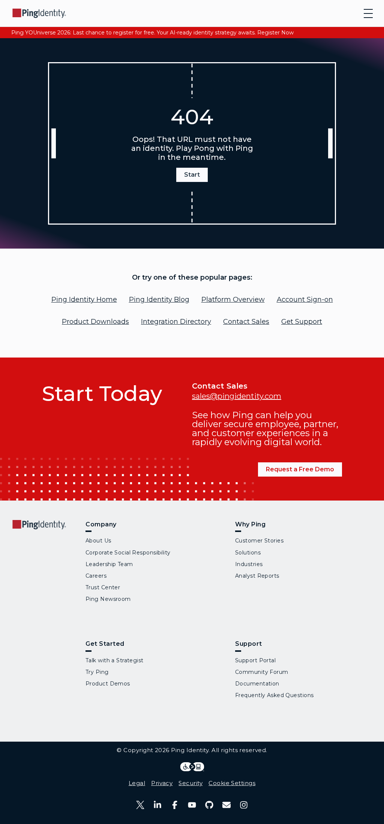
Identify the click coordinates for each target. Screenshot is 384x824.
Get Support (301, 321)
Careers (96, 575)
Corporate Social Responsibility (128, 552)
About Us (98, 540)
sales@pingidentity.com (236, 396)
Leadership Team (109, 564)
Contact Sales (246, 321)
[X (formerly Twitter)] (140, 805)
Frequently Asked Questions (274, 695)
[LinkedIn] (157, 805)
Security (190, 783)
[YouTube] (192, 805)
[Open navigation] (368, 13)
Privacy (161, 783)
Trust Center (103, 587)
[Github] (209, 805)
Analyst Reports (257, 575)
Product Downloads (95, 321)
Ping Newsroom (108, 599)
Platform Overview (233, 299)
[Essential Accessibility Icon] (192, 766)
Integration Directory (176, 321)
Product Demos (108, 683)
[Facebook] (175, 805)
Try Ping (97, 672)
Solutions (248, 552)
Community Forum (261, 672)
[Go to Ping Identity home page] (39, 13)
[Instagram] (244, 805)
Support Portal (255, 660)
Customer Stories (259, 540)
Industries (248, 564)
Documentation (257, 683)
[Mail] (226, 805)
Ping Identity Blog (159, 299)
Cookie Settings (231, 783)
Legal (137, 783)
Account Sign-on (305, 299)
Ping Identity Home (84, 299)
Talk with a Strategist (115, 660)
